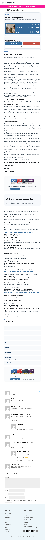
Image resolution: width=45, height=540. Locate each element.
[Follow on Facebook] (24, 531)
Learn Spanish (8, 524)
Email (6, 494)
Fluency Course (26, 513)
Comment (7, 477)
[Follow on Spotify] (34, 531)
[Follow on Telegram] (37, 531)
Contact (25, 524)
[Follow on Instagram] (32, 531)
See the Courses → (15, 188)
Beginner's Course (27, 512)
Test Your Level (8, 513)
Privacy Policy (8, 529)
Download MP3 (14, 43)
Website (6, 497)
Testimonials (7, 517)
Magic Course (26, 515)
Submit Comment (9, 502)
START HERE (7, 510)
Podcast (6, 515)
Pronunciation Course (28, 517)
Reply (39, 391)
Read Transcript (22, 46)
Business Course (27, 519)
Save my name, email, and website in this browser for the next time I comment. (22, 500)
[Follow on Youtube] (29, 531)
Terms (6, 527)
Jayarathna (13, 464)
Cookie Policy (7, 531)
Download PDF (32, 43)
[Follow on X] (27, 531)
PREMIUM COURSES (27, 510)
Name (6, 490)
